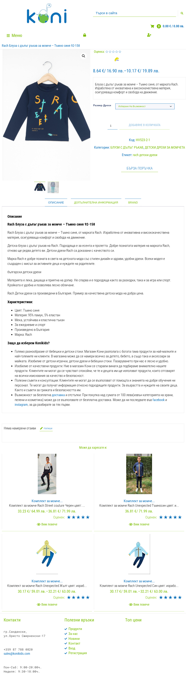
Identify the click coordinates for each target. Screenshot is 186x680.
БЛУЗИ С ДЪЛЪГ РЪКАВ (126, 147)
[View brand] (116, 60)
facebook (159, 400)
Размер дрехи (102, 105)
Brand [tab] (133, 202)
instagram (21, 404)
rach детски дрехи (145, 155)
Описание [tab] (56, 202)
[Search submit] (182, 13)
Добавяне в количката (144, 125)
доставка (58, 395)
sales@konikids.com (17, 653)
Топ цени (133, 620)
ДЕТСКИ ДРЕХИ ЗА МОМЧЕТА (165, 147)
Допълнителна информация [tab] (96, 202)
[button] (15, 35)
